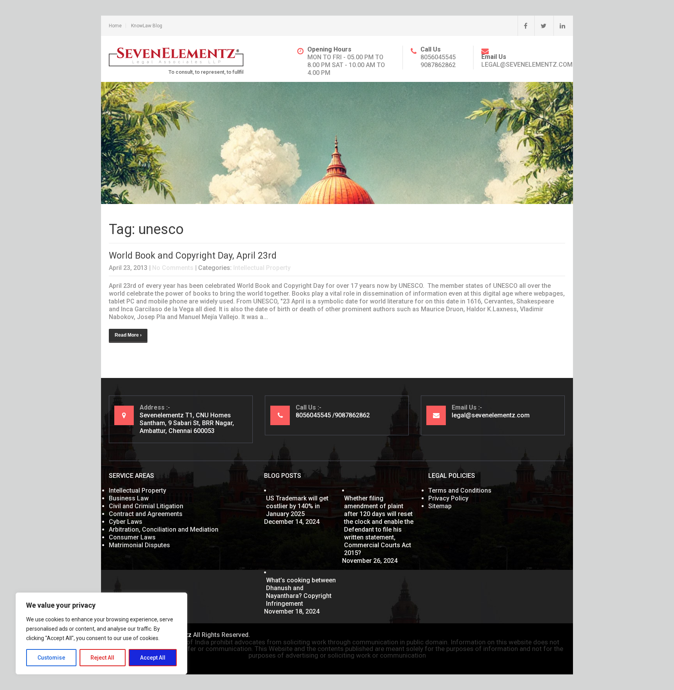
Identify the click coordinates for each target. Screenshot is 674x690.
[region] (101, 633)
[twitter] (540, 26)
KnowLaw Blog (146, 25)
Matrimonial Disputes (139, 545)
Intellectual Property (262, 267)
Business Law (129, 498)
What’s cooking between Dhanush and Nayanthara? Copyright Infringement (301, 591)
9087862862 (438, 65)
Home (115, 25)
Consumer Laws (132, 537)
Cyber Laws (125, 521)
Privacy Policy (448, 498)
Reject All (102, 658)
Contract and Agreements (146, 514)
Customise (51, 658)
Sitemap (440, 506)
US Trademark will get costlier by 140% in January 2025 (297, 506)
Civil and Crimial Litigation (146, 506)
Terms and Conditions (459, 490)
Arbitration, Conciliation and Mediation (163, 529)
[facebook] (522, 26)
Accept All (152, 658)
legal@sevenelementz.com (527, 64)
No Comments (172, 267)
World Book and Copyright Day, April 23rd (193, 255)
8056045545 (438, 57)
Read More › (128, 335)
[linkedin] (559, 26)
